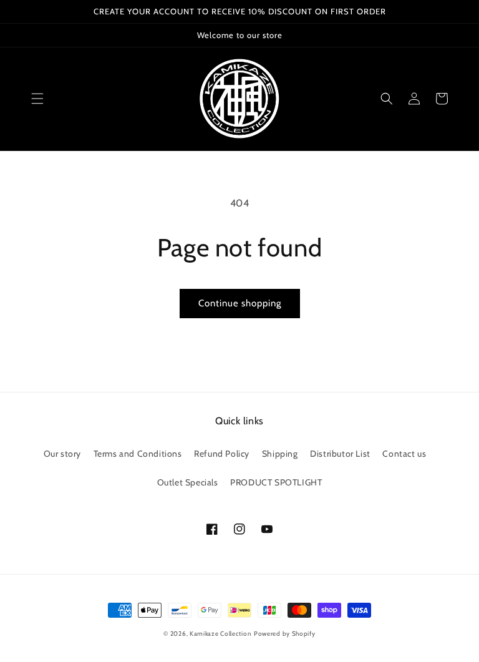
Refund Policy (221, 453)
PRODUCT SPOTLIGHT (276, 482)
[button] (37, 98)
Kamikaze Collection (220, 634)
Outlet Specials (187, 482)
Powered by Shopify (285, 634)
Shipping (280, 453)
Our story (62, 453)
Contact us (404, 453)
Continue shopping (239, 303)
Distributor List (340, 453)
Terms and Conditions (138, 453)
